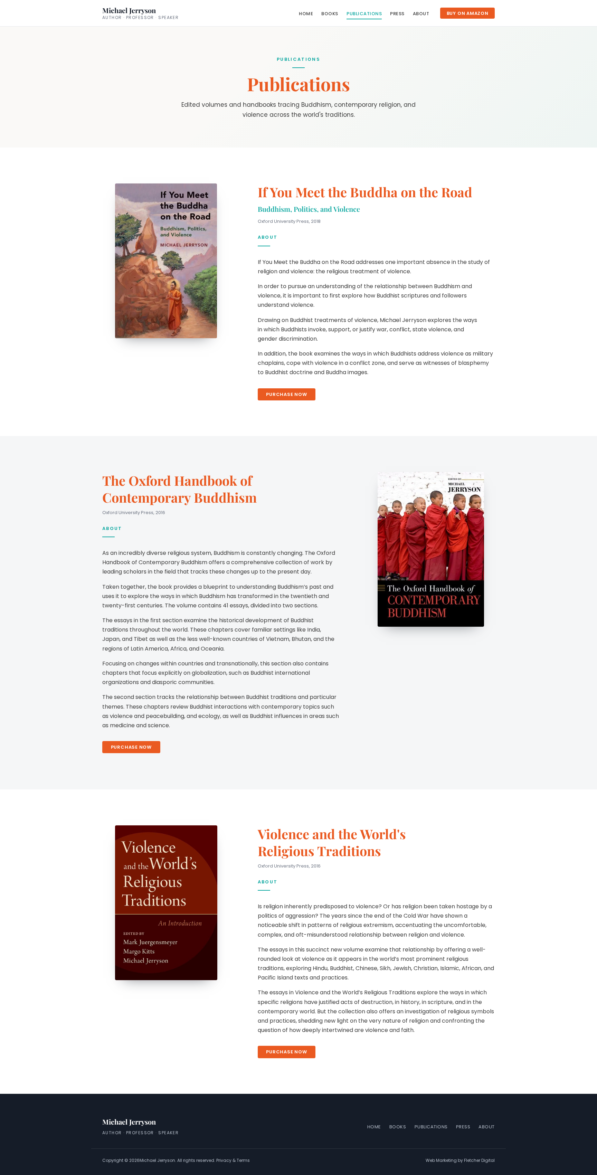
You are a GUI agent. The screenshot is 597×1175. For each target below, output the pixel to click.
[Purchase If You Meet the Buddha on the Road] (166, 260)
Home (306, 13)
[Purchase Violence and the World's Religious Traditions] (166, 902)
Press (397, 13)
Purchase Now (286, 394)
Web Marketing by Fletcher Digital (460, 1160)
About (421, 13)
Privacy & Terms (233, 1160)
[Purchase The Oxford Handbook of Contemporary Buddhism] (431, 549)
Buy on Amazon (468, 13)
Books (329, 13)
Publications (364, 13)
